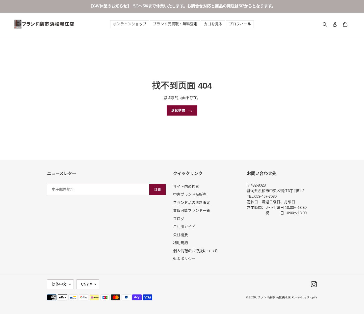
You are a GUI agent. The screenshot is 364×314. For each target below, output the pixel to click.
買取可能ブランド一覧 (191, 210)
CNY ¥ (86, 284)
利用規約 (180, 243)
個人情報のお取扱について (195, 251)
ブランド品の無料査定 (191, 202)
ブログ (178, 219)
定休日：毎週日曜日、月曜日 (271, 202)
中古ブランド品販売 (190, 194)
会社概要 (180, 235)
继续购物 (178, 110)
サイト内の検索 (186, 186)
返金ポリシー (184, 259)
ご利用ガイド (184, 226)
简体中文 (59, 284)
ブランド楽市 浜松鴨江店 (274, 297)
